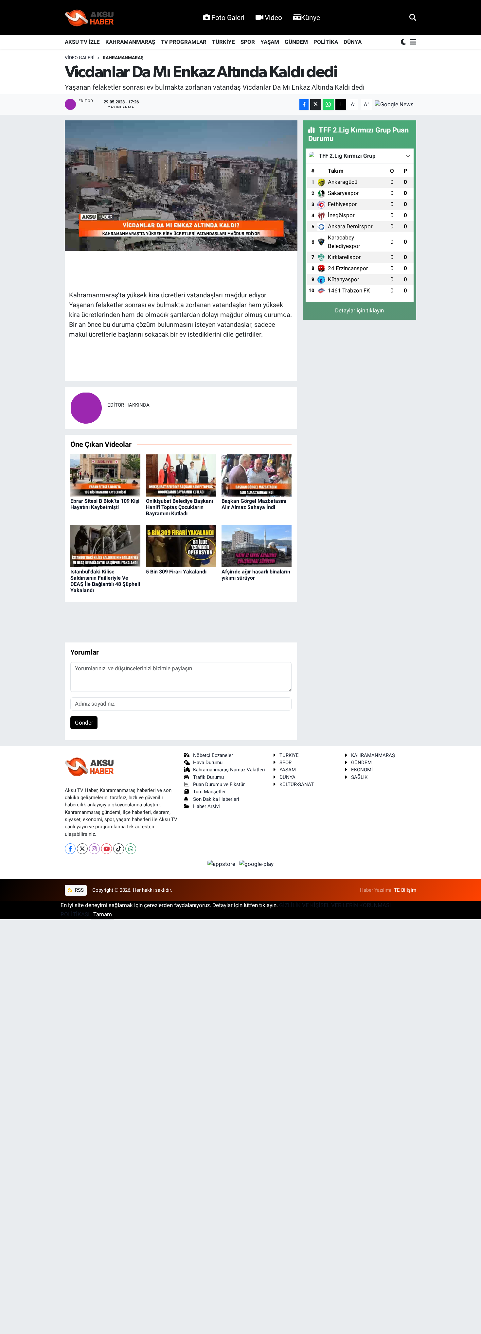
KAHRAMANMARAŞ (130, 42)
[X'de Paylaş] (315, 104)
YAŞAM (269, 42)
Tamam (102, 914)
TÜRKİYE (223, 42)
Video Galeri (80, 57)
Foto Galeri (227, 17)
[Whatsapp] (130, 848)
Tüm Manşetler (209, 792)
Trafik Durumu (208, 777)
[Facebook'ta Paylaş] (304, 104)
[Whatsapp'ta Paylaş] (328, 104)
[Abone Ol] (394, 104)
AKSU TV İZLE (82, 42)
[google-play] (256, 863)
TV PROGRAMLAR (183, 42)
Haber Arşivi (206, 806)
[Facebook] (70, 848)
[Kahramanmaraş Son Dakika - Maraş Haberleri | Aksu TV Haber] (89, 18)
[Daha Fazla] (340, 104)
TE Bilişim (405, 890)
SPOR (247, 42)
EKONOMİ (362, 770)
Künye (310, 17)
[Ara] (412, 17)
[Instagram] (94, 848)
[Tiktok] (118, 848)
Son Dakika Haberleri (216, 799)
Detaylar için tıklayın (359, 310)
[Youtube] (106, 848)
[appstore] (222, 863)
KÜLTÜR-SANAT (296, 784)
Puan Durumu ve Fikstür (219, 784)
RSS (79, 890)
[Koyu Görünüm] (404, 42)
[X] (82, 848)
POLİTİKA (325, 42)
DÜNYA (353, 42)
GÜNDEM (296, 42)
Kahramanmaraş (123, 57)
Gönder (84, 722)
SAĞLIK (359, 777)
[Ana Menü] (412, 42)
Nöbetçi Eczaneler (213, 755)
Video (273, 17)
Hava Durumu (208, 762)
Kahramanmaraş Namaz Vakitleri (229, 770)
